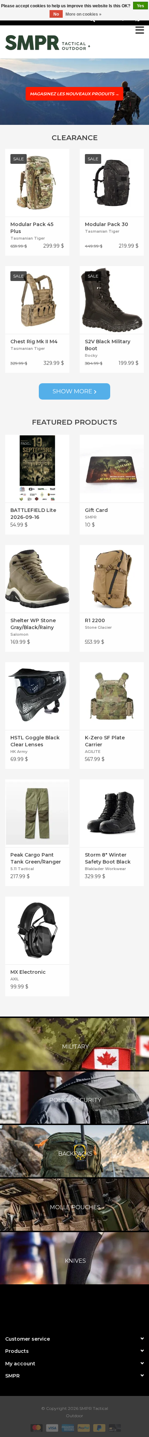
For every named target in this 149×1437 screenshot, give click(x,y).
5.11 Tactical (22, 868)
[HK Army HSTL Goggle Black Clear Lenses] (37, 696)
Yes (140, 5)
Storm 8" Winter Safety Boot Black (108, 858)
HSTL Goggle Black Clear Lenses (35, 741)
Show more (72, 391)
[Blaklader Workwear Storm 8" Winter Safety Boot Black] (112, 813)
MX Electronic (28, 972)
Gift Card (96, 510)
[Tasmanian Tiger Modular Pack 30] (112, 183)
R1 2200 (95, 620)
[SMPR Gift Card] (112, 469)
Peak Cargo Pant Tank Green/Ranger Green (35, 858)
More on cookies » (83, 14)
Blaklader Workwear (105, 868)
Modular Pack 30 (106, 224)
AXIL (14, 979)
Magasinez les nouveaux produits (74, 93)
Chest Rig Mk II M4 (34, 341)
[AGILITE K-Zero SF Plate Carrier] (112, 696)
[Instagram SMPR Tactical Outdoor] (87, 1308)
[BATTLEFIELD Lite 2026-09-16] (37, 469)
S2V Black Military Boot (107, 345)
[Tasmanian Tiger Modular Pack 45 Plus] (37, 183)
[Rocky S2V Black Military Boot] (112, 300)
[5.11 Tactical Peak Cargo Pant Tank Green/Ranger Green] (37, 813)
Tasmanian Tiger (27, 238)
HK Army (18, 751)
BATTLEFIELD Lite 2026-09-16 (33, 513)
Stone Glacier (98, 627)
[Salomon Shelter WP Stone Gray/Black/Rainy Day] (37, 579)
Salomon (19, 634)
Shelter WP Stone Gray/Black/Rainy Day (33, 624)
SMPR (91, 517)
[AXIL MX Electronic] (37, 930)
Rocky (91, 355)
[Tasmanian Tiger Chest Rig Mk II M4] (37, 300)
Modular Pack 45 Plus (31, 227)
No (56, 14)
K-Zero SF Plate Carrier (105, 741)
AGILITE (92, 751)
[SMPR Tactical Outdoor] (47, 42)
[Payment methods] (36, 1427)
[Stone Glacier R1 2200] (112, 579)
